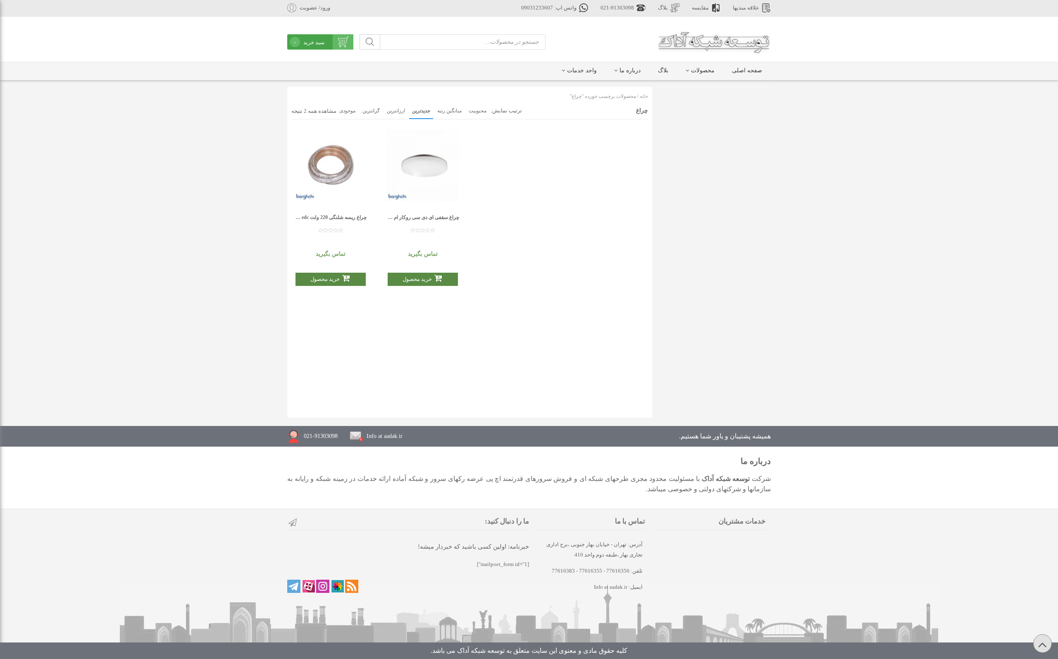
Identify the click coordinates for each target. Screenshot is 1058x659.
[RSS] (351, 586)
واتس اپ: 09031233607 (549, 8)
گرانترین (371, 111)
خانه (644, 96)
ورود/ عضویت (315, 8)
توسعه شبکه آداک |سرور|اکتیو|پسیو (714, 41)
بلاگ (663, 8)
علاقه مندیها (746, 8)
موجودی (347, 111)
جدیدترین (421, 111)
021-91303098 (617, 8)
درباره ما (630, 70)
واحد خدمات (582, 70)
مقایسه (700, 8)
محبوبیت (477, 111)
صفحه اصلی (747, 70)
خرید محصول (325, 279)
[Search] (370, 42)
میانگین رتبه (449, 111)
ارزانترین (396, 111)
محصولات (703, 70)
